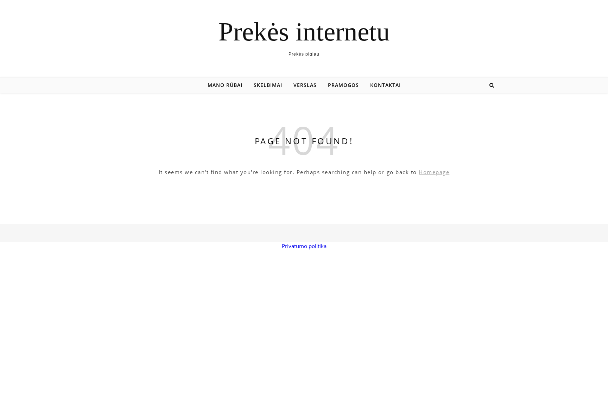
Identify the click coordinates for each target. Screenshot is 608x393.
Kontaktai (385, 85)
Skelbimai (268, 85)
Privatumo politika (304, 245)
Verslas (305, 85)
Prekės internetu (304, 31)
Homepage (434, 172)
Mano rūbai (225, 85)
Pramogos (343, 85)
